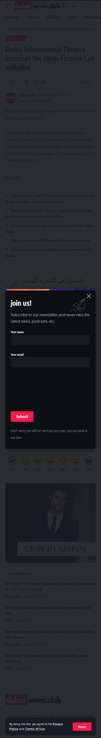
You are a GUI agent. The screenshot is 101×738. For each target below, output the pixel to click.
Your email (17, 354)
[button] (82, 726)
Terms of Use (35, 728)
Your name (17, 332)
